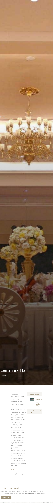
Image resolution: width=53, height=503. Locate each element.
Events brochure (34, 394)
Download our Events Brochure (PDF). (38, 402)
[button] (34, 394)
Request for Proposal (32, 411)
